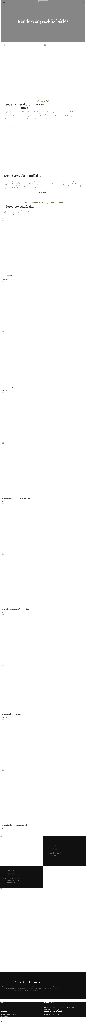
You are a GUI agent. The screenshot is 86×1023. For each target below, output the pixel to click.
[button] (4, 272)
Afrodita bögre (8, 387)
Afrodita (4, 390)
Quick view (9, 272)
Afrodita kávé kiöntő (11, 714)
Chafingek (5, 279)
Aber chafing (8, 275)
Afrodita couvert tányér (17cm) (16, 498)
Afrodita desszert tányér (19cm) (16, 609)
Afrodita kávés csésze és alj (14, 825)
